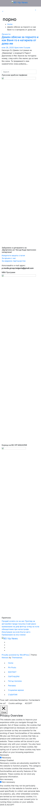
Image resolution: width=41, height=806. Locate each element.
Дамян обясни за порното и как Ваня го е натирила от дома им (20, 40)
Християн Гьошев (22, 47)
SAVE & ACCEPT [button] (7, 805)
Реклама (12, 685)
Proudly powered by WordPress (16, 655)
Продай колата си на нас (13, 621)
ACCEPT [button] (28, 703)
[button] (2, 11)
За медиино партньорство (14, 261)
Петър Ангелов (15, 681)
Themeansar (17, 657)
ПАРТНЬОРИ (13, 676)
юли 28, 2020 (8, 47)
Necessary (6, 757)
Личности (6, 34)
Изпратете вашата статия (14, 255)
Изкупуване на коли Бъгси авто (16, 632)
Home (9, 24)
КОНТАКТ (12, 672)
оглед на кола (33, 626)
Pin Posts (12, 667)
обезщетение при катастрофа (15, 629)
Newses (5, 657)
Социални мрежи (16, 690)
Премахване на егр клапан (14, 635)
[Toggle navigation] (3, 9)
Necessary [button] (4, 755)
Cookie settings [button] (15, 703)
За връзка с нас (9, 258)
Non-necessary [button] (6, 779)
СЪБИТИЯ (12, 694)
